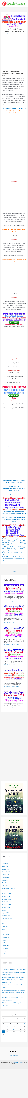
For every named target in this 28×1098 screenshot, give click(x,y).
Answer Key (5, 866)
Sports (3, 932)
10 (3, 1026)
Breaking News (5, 869)
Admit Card (5, 863)
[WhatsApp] (17, 1051)
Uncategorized (5, 951)
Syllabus (4, 943)
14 (17, 1026)
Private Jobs (5, 926)
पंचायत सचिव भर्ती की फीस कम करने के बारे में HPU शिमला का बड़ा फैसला (13, 704)
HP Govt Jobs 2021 (6, 34)
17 (3, 1029)
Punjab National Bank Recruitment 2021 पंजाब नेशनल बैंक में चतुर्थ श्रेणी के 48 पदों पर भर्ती (14, 598)
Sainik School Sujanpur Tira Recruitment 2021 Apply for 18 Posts (13, 619)
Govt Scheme (5, 885)
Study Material (5, 937)
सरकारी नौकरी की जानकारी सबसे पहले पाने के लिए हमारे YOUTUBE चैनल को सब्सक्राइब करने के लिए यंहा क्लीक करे (14, 519)
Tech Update (5, 948)
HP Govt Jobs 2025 (6, 904)
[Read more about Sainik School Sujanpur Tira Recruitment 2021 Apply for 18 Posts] (14, 610)
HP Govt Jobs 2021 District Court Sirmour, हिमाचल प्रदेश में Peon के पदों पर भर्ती (14, 641)
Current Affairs (5, 874)
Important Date (5, 913)
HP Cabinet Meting (6, 891)
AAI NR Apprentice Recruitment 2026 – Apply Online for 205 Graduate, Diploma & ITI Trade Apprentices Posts (13, 549)
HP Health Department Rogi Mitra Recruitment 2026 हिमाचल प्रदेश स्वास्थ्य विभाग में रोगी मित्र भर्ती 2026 (13, 559)
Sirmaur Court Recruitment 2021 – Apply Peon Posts (14, 662)
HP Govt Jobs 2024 (6, 902)
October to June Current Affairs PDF (14, 494)
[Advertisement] (14, 56)
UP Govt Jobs (5, 954)
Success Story (5, 940)
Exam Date (4, 883)
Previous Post (14, 567)
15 (21, 1026)
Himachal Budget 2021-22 (8, 888)
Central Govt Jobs (6, 872)
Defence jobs (5, 880)
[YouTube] (15, 1051)
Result (3, 929)
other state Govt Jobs (7, 918)
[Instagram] (13, 1051)
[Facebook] (10, 1051)
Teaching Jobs (5, 945)
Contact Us (14, 1055)
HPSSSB (4, 910)
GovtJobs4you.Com (17, 1062)
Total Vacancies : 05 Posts (14, 109)
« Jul (3, 1039)
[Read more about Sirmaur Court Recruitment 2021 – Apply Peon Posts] (14, 654)
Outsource (4, 921)
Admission (4, 861)
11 (7, 1026)
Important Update (6, 915)
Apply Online (14, 486)
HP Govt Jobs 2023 (6, 899)
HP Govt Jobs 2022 (6, 896)
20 (14, 1029)
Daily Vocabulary (6, 877)
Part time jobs (5, 924)
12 (10, 1026)
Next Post (14, 571)
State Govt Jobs (5, 934)
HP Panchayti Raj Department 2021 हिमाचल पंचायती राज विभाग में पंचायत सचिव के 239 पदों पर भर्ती (13, 683)
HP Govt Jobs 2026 (6, 907)
